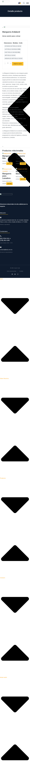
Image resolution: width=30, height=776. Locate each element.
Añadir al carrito (18, 63)
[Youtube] (15, 274)
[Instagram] (17, 274)
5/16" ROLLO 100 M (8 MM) (12, 52)
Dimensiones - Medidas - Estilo (13, 43)
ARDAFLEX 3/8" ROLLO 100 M (13, 58)
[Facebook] (12, 274)
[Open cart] (19, 3)
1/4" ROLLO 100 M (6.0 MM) (12, 49)
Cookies (21, 271)
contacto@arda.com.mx (6, 249)
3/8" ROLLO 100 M (10, 55)
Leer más (9, 163)
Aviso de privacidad (11, 271)
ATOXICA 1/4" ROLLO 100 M (13, 46)
